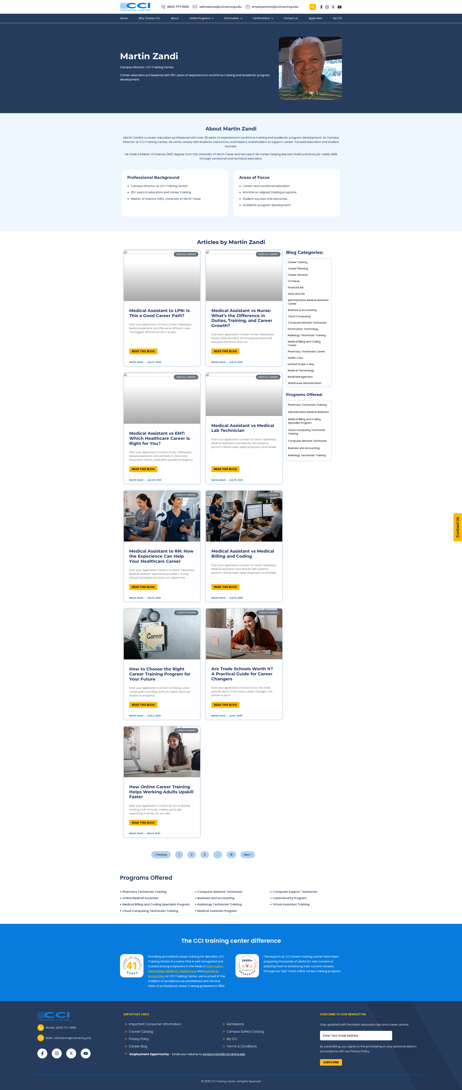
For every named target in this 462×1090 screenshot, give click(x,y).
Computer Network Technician (307, 322)
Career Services (298, 275)
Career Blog (138, 1046)
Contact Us (457, 527)
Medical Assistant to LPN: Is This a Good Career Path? (159, 313)
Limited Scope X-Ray (301, 364)
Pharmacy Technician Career (306, 351)
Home (124, 18)
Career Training (297, 262)
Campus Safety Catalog (245, 1032)
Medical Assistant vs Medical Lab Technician (242, 428)
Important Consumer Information (155, 1024)
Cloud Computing (299, 316)
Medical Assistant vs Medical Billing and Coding (242, 554)
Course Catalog (141, 1032)
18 (231, 853)
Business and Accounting (304, 448)
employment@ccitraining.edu (224, 1054)
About (174, 18)
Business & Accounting (302, 310)
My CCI (337, 18)
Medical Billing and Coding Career (304, 343)
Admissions (235, 1024)
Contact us (291, 18)
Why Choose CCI (149, 18)
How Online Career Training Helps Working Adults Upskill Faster (161, 791)
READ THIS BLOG (143, 351)
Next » (247, 854)
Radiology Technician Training (307, 335)
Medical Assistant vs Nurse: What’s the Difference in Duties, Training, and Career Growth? (241, 318)
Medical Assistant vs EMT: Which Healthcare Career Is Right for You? (159, 438)
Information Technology (303, 329)
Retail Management (300, 377)
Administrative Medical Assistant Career (308, 302)
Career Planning (298, 268)
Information (231, 18)
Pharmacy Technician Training (307, 405)
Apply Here (315, 18)
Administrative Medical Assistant (308, 412)
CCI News (294, 281)
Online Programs (199, 18)
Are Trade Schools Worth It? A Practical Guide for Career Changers (242, 673)
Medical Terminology (301, 370)
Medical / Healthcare (181, 971)
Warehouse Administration (304, 383)
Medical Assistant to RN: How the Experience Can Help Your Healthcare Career (161, 556)
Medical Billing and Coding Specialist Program (304, 421)
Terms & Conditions (242, 1046)
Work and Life (296, 294)
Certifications (261, 18)
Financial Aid (295, 287)
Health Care (295, 358)
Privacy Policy (139, 1039)
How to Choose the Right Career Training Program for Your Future (160, 673)
